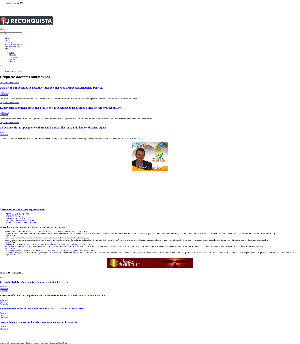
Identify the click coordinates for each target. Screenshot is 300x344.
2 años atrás (4, 93)
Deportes (12, 55)
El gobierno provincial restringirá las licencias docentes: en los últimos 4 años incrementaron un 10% (61, 107)
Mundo (12, 59)
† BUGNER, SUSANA (14, 216)
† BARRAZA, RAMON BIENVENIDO (20, 222)
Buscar (2, 29)
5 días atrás (4, 300)
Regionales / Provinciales (14, 44)
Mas (6, 51)
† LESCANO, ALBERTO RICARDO (19, 220)
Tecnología (13, 57)
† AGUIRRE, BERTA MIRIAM (17, 218)
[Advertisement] (150, 189)
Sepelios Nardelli (37, 209)
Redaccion (4, 95)
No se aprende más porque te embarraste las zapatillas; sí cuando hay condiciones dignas (53, 127)
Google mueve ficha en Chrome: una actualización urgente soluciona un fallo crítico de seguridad (41, 238)
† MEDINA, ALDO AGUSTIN (17, 214)
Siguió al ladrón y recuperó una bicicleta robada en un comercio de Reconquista (38, 322)
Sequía (11, 53)
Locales (7, 40)
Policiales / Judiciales (12, 46)
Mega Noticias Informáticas (52, 227)
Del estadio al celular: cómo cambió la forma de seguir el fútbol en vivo (34, 282)
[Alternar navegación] (1, 27)
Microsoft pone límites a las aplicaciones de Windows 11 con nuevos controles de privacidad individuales (43, 250)
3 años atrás (4, 133)
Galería (12, 61)
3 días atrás (4, 287)
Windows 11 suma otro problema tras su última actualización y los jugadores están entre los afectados (42, 244)
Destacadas (4, 291)
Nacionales (9, 42)
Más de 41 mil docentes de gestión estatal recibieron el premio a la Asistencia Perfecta (51, 87)
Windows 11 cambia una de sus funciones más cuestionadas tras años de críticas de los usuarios (40, 231)
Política (7, 48)
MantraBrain (62, 343)
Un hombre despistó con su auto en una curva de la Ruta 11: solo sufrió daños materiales (42, 308)
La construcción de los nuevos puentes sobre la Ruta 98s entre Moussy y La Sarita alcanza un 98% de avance (52, 295)
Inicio (7, 38)
